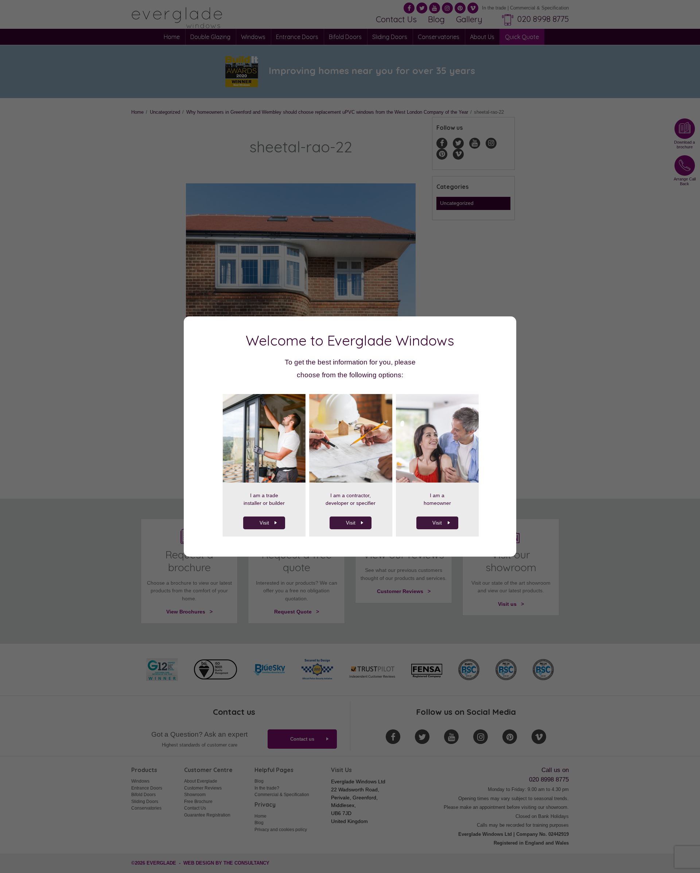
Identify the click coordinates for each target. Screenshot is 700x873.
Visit (264, 523)
